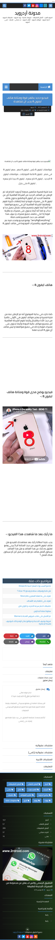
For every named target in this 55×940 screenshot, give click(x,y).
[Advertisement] (27, 53)
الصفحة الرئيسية (43, 110)
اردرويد (48, 890)
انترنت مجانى (26, 832)
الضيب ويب (32, 789)
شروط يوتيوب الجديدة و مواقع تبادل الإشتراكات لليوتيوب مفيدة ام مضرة (28, 622)
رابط (47, 915)
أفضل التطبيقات (15, 784)
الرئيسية (43, 87)
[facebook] (25, 5)
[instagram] (37, 5)
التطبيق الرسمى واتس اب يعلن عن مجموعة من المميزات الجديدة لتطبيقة (29, 884)
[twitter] (29, 5)
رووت (46, 800)
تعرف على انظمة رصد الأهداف (39, 601)
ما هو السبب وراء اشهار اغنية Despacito (35, 586)
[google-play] (45, 5)
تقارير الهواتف (25, 795)
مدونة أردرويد (27, 13)
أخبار (33, 110)
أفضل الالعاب (33, 784)
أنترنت (45, 789)
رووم (36, 800)
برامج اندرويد (43, 795)
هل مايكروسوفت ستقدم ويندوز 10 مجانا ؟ (34, 591)
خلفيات (10, 795)
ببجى (9, 789)
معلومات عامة (25, 110)
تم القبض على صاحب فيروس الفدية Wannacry (32, 616)
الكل (19, 789)
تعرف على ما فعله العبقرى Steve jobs (35, 596)
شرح (25, 800)
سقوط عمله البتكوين (42, 611)
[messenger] (41, 5)
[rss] (35, 936)
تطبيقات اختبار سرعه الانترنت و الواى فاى (34, 606)
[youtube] (33, 5)
